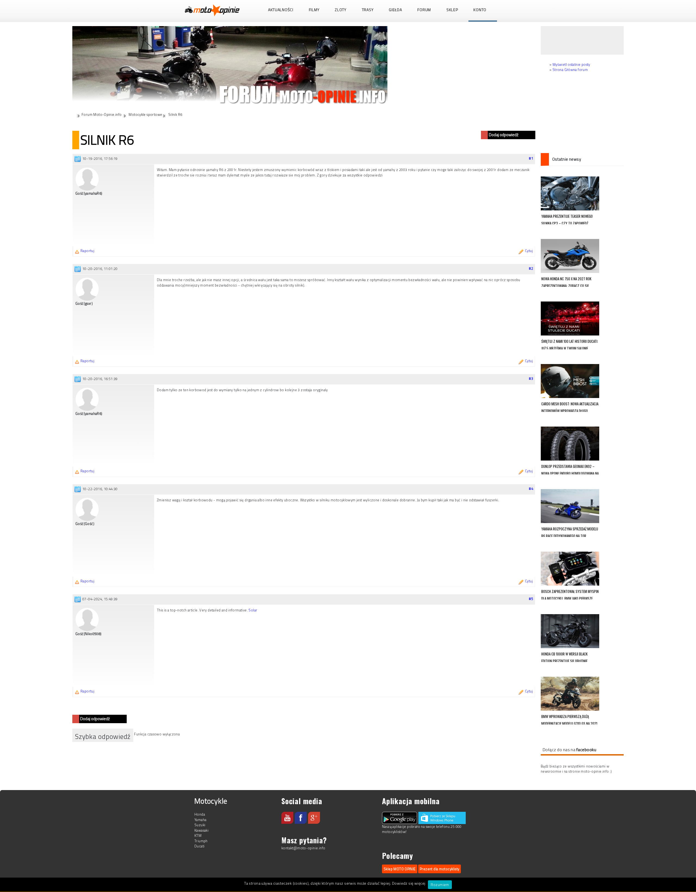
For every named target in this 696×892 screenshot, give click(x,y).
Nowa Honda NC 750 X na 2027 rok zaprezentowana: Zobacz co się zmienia (566, 281)
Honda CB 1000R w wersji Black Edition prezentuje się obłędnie (564, 656)
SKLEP (452, 10)
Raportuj (87, 250)
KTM (197, 835)
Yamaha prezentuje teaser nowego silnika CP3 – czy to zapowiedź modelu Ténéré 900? (567, 218)
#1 (531, 158)
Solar (252, 610)
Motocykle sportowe (145, 114)
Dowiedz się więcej (408, 883)
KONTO (479, 10)
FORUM (424, 10)
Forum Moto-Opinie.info (102, 114)
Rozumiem (440, 884)
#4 (531, 488)
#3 (531, 378)
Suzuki (199, 825)
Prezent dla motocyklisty (439, 869)
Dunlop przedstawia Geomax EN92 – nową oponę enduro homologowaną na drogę (570, 469)
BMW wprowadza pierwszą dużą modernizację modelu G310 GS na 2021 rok (569, 719)
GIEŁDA (395, 10)
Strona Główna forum (570, 69)
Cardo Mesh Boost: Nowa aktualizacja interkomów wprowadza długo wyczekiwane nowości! (569, 406)
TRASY (368, 10)
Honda (199, 814)
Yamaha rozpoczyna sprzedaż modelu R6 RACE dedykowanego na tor (569, 531)
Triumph (201, 841)
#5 (531, 598)
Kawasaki (201, 830)
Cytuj (529, 250)
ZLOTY (340, 10)
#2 (531, 268)
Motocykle (210, 800)
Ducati (199, 846)
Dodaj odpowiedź (503, 135)
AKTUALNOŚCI (280, 10)
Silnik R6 (175, 114)
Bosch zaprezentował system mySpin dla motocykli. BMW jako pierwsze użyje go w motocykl (570, 594)
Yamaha (200, 819)
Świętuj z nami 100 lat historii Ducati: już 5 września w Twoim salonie (569, 343)
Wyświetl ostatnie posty (571, 64)
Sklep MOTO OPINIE (400, 869)
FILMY (314, 10)
